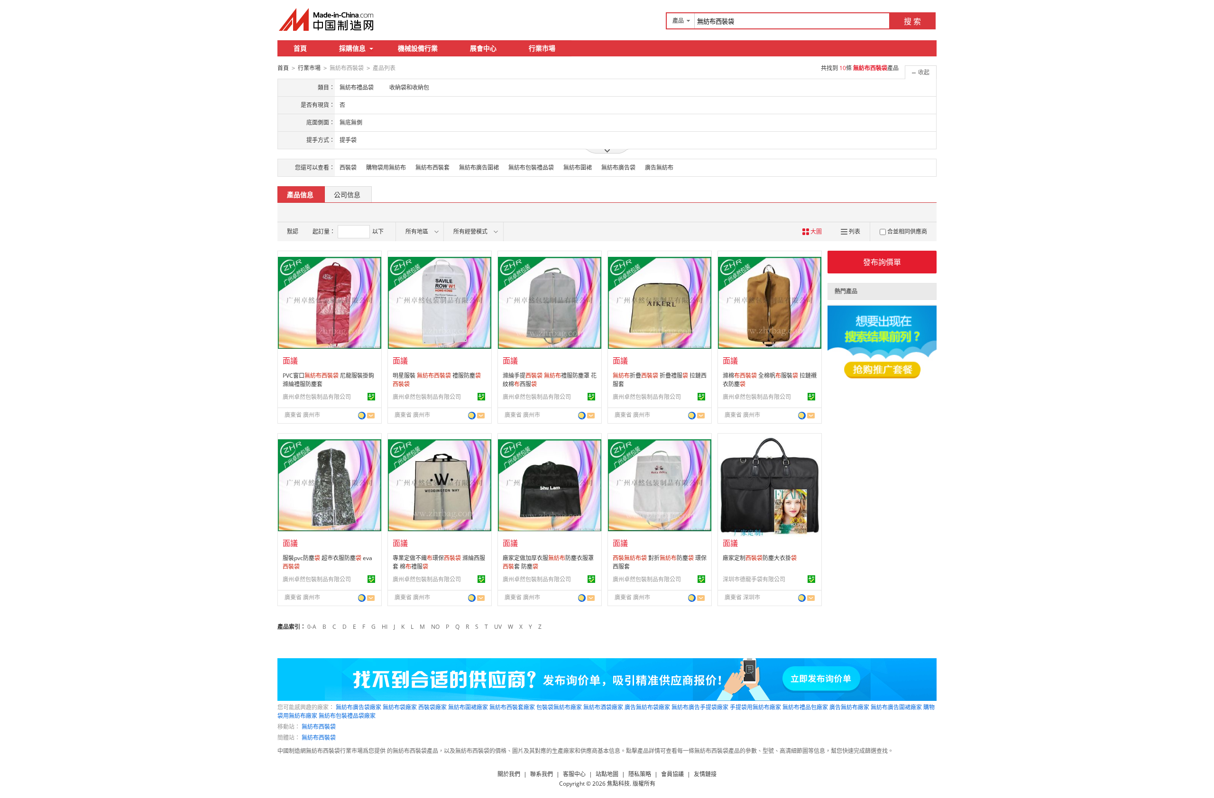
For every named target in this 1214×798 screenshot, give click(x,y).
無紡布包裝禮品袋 (531, 167)
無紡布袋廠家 (400, 707)
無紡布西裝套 (432, 167)
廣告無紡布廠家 (849, 707)
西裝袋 (348, 167)
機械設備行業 (418, 48)
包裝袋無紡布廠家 (559, 707)
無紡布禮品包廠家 (805, 707)
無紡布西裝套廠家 (512, 707)
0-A (311, 627)
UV (498, 627)
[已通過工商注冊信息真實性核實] (371, 396)
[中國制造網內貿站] (327, 19)
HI (384, 627)
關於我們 (508, 774)
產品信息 (300, 194)
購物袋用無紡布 (386, 167)
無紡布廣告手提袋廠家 (699, 707)
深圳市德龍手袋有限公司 (754, 579)
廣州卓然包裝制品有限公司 (317, 397)
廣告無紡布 (659, 167)
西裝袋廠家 (432, 707)
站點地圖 (607, 774)
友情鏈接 (705, 774)
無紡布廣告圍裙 (479, 167)
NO (435, 627)
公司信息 (347, 194)
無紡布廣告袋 (618, 167)
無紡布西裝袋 (319, 727)
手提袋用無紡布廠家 (755, 707)
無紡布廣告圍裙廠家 (896, 707)
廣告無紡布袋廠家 (647, 707)
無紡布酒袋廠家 (603, 707)
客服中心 (574, 774)
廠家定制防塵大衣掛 (760, 558)
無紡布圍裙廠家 (468, 707)
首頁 (300, 48)
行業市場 (542, 48)
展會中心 (483, 48)
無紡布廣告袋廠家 (358, 707)
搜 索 (912, 21)
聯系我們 (541, 774)
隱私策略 (639, 774)
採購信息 (352, 48)
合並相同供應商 (907, 231)
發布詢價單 (882, 262)
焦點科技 (618, 784)
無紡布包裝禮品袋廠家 (347, 716)
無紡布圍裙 (577, 167)
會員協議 (672, 774)
